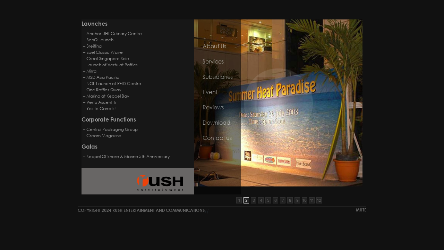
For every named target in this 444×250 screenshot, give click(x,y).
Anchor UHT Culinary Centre (114, 33)
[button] (239, 200)
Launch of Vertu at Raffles (112, 65)
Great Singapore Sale (107, 58)
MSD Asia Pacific (102, 77)
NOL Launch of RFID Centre (113, 83)
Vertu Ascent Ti (101, 102)
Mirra (91, 71)
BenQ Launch (99, 40)
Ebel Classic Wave (104, 52)
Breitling (94, 46)
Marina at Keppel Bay (107, 96)
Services (213, 61)
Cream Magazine (103, 136)
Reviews (213, 107)
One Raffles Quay (103, 90)
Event (210, 91)
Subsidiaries (218, 76)
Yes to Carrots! (101, 108)
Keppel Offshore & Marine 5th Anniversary (128, 156)
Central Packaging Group (112, 129)
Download (216, 122)
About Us (214, 46)
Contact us (217, 137)
